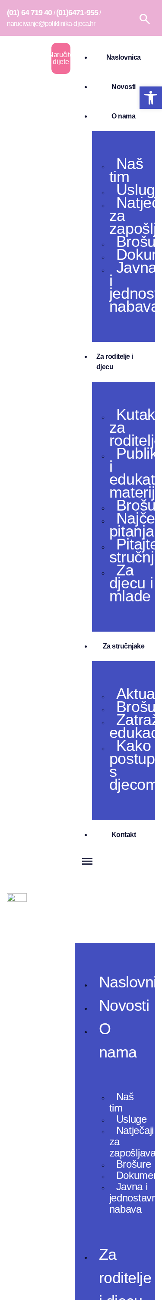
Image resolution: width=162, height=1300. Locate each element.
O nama (123, 116)
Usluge (131, 1119)
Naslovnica (123, 57)
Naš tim (126, 170)
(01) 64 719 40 (29, 12)
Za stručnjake (124, 646)
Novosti (123, 86)
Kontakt (123, 834)
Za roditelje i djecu (114, 362)
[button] (115, 896)
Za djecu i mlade (131, 583)
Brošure (133, 1164)
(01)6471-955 (77, 12)
